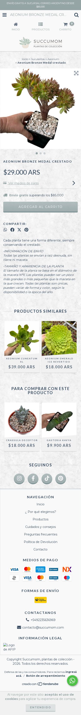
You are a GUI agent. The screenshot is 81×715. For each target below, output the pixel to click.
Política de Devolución (40, 542)
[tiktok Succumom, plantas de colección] (46, 479)
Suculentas (38, 59)
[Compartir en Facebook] (12, 230)
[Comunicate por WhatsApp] (72, 680)
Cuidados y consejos (40, 527)
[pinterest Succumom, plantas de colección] (60, 479)
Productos (40, 519)
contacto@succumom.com (43, 627)
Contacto (40, 549)
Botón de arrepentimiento (45, 675)
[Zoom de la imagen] (76, 73)
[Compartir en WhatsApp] (5, 230)
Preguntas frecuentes (40, 534)
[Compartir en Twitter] (19, 230)
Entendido (40, 707)
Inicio (25, 59)
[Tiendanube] (40, 685)
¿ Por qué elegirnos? (40, 512)
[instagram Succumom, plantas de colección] (19, 479)
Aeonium (53, 59)
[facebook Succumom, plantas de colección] (33, 479)
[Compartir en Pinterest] (26, 230)
